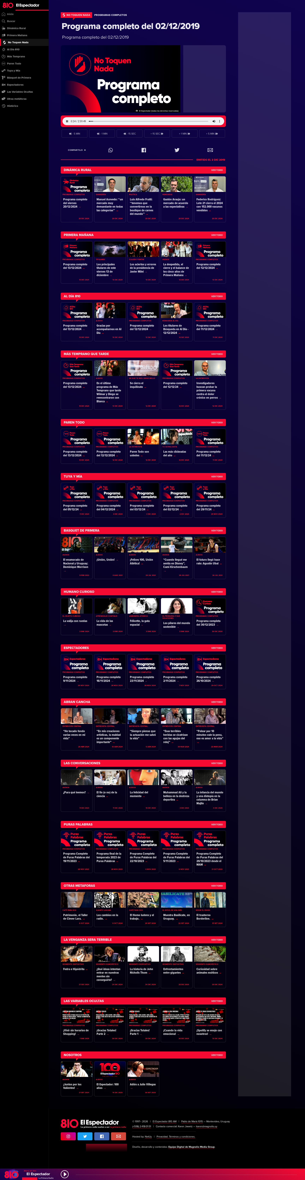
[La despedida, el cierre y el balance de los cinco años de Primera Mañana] (176, 262)
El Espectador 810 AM (165, 1121)
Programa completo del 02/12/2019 (131, 26)
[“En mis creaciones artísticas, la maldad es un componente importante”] (110, 729)
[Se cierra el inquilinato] (143, 385)
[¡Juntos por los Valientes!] (76, 1078)
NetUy (148, 1136)
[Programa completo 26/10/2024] (210, 671)
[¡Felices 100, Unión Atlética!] (143, 558)
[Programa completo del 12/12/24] (176, 385)
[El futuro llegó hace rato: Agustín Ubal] (210, 558)
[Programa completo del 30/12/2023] (210, 616)
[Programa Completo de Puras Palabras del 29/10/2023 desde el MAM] (210, 852)
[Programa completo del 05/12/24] (76, 500)
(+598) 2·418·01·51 (141, 1126)
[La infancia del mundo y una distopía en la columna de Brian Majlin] (210, 791)
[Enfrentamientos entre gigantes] (176, 967)
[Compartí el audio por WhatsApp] (110, 150)
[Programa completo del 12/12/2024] (210, 262)
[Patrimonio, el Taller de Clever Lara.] (76, 909)
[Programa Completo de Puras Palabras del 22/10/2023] (143, 852)
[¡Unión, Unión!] (110, 558)
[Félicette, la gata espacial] (143, 616)
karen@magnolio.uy (206, 1126)
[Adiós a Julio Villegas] (143, 1078)
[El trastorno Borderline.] (210, 909)
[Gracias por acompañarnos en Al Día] (110, 322)
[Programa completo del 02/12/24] (176, 500)
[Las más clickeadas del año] (176, 446)
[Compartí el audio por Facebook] (143, 150)
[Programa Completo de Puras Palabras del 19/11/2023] (76, 852)
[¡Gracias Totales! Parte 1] (143, 1024)
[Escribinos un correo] (118, 1136)
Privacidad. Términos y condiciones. (176, 1136)
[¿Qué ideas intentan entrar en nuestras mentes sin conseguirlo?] (110, 967)
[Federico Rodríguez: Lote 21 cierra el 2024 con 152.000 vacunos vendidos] (210, 199)
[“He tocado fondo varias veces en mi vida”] (76, 729)
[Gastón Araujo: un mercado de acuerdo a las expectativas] (176, 199)
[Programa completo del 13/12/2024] (76, 262)
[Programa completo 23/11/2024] (143, 671)
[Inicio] (24, 5)
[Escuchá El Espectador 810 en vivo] (152, 1174)
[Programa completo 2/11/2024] (176, 671)
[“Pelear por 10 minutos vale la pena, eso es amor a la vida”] (210, 729)
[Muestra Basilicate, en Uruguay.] (176, 909)
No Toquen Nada (78, 15)
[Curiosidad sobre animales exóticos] (210, 967)
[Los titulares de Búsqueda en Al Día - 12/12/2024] (176, 322)
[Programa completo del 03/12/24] (143, 500)
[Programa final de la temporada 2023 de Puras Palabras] (110, 852)
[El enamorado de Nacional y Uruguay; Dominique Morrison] (76, 558)
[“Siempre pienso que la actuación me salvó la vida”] (143, 729)
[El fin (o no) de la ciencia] (110, 791)
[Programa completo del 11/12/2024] (210, 322)
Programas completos (110, 15)
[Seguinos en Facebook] (101, 1136)
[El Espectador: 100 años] (110, 1078)
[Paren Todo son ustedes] (143, 446)
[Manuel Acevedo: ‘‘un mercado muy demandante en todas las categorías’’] (110, 199)
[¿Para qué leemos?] (76, 791)
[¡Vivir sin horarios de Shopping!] (76, 1024)
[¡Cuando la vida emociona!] (176, 1024)
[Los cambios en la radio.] (110, 909)
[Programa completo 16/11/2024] (110, 671)
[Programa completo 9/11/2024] (76, 671)
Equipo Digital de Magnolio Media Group (191, 1146)
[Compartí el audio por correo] (210, 150)
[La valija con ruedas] (76, 616)
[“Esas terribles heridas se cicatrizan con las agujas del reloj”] (176, 729)
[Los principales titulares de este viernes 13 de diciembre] (110, 262)
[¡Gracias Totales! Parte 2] (110, 1024)
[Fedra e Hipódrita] (76, 967)
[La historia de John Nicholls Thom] (143, 967)
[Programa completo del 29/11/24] (210, 500)
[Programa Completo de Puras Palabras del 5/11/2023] (176, 852)
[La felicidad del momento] (143, 791)
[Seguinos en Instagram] (68, 1136)
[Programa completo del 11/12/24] (210, 446)
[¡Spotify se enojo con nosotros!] (210, 1024)
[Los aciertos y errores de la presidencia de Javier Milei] (143, 262)
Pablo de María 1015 (192, 1121)
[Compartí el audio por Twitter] (177, 150)
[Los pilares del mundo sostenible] (176, 616)
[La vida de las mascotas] (110, 616)
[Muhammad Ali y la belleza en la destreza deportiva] (176, 791)
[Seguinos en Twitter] (84, 1136)
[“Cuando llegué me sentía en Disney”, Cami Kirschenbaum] (176, 558)
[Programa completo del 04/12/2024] (110, 500)
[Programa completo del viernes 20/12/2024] (76, 199)
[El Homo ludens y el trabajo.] (143, 909)
